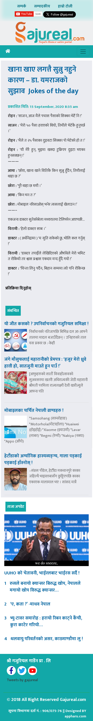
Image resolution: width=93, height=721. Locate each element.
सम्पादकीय (42, 6)
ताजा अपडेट (15, 506)
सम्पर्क (21, 6)
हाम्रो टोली (65, 6)
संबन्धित (13, 311)
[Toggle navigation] (83, 51)
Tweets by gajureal (22, 680)
